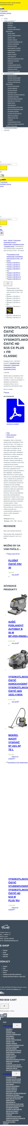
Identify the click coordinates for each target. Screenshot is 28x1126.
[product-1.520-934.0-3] (13, 266)
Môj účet (5, 956)
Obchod (5, 950)
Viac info (15, 574)
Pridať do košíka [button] (13, 757)
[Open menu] (1, 233)
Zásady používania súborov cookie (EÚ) (14, 976)
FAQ (4, 968)
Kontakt (7, 130)
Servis (5, 972)
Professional (7, 365)
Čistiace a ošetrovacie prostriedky (13, 30)
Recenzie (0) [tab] (10, 437)
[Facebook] (1, 8)
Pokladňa (5, 954)
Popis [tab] (8, 433)
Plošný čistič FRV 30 (15, 564)
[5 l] (8, 271)
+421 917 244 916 (15, 2)
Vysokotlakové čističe (10, 369)
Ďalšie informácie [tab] (11, 435)
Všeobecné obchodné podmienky (12, 974)
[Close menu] (0, 1019)
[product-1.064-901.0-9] (13, 275)
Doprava (5, 970)
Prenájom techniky (10, 128)
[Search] (3, 168)
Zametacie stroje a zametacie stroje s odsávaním (15, 125)
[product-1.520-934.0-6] (13, 273)
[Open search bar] (0, 162)
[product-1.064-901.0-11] (14, 279)
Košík (4, 952)
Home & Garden (8, 1026)
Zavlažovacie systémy (14, 71)
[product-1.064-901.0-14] (14, 277)
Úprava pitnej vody (12, 1113)
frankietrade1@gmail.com (6, 4)
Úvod (6, 18)
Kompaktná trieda (14, 363)
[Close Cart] (4, 1006)
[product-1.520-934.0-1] (13, 262)
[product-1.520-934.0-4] (13, 268)
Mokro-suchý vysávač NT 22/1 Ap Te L (14, 742)
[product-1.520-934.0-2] (13, 264)
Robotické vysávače (12, 1061)
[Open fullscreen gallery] (8, 283)
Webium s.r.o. (17, 989)
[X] (3, 179)
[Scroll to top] (1, 1015)
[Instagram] (3, 8)
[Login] (14, 172)
